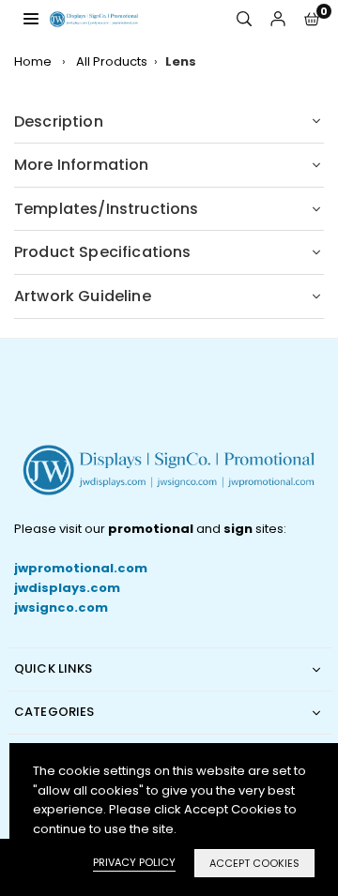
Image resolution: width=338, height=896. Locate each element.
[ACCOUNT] (278, 19)
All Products (111, 61)
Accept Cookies (254, 863)
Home (33, 61)
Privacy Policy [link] (134, 862)
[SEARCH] (244, 19)
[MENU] (31, 18)
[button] (312, 19)
